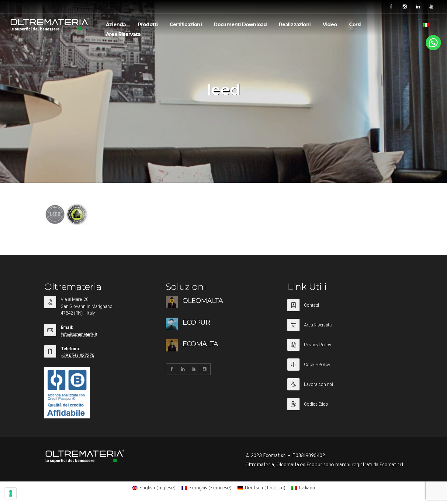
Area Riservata (123, 34)
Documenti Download (240, 24)
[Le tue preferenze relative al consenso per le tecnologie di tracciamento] (10, 493)
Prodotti (148, 24)
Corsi (355, 24)
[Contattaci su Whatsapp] (433, 49)
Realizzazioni (294, 24)
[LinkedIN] (417, 6)
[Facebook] (391, 6)
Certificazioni (186, 24)
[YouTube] (431, 6)
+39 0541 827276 (77, 355)
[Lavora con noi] (345, 388)
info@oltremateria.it (79, 334)
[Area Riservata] (345, 329)
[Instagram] (404, 6)
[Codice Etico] (345, 404)
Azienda (116, 24)
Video (330, 24)
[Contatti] (345, 309)
